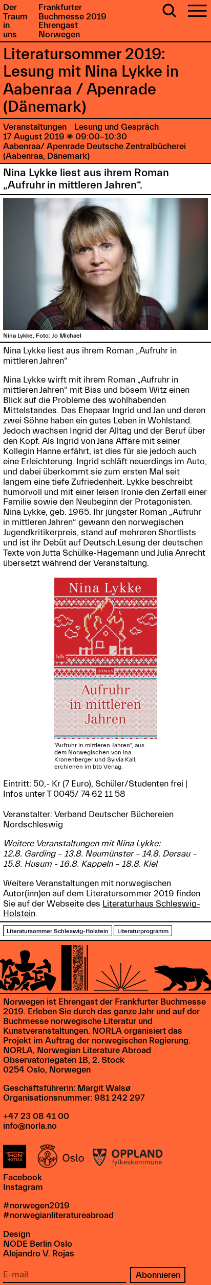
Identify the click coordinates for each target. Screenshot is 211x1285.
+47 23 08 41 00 (36, 1116)
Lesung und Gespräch (116, 127)
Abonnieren (158, 1275)
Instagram (23, 1187)
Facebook (22, 1177)
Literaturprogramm (142, 931)
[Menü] (197, 11)
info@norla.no (30, 1126)
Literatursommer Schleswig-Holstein (58, 931)
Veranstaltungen (35, 127)
